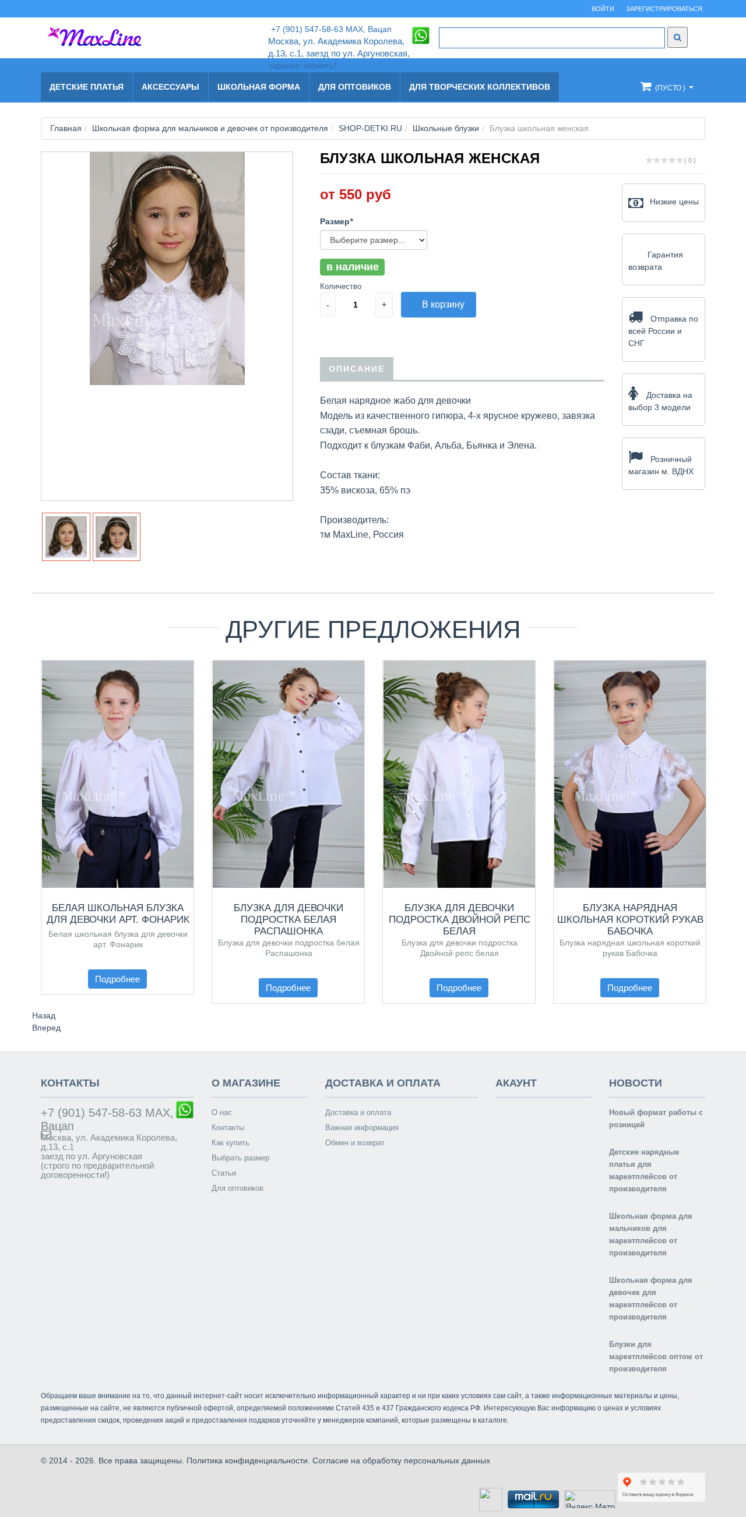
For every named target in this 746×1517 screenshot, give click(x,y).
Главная (66, 128)
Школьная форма (258, 86)
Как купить (230, 1142)
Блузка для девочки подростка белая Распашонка (288, 919)
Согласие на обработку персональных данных (401, 1460)
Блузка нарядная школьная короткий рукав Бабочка (630, 919)
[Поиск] (677, 37)
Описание (357, 368)
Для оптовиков (354, 86)
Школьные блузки (446, 128)
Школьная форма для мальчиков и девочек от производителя (210, 128)
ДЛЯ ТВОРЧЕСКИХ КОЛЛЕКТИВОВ (479, 86)
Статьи (224, 1173)
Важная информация (362, 1127)
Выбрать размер (240, 1157)
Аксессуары (170, 86)
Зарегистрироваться (664, 8)
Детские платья (87, 86)
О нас (222, 1112)
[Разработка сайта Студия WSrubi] (489, 1499)
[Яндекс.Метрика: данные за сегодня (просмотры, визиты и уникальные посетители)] (589, 1499)
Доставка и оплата (358, 1112)
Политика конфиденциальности (247, 1460)
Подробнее (117, 979)
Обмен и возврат (355, 1142)
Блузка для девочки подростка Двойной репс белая (459, 919)
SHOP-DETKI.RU (370, 128)
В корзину (443, 304)
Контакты (228, 1127)
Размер (336, 221)
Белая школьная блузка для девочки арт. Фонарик (118, 913)
